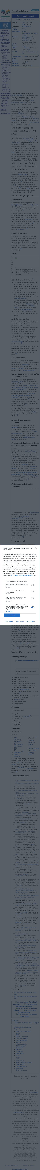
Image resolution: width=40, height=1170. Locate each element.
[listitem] (20, 581)
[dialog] (20, 585)
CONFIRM (11, 615)
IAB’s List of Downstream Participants (22, 575)
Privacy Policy (31, 621)
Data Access (20, 621)
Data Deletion (9, 621)
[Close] (36, 548)
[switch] (32, 585)
